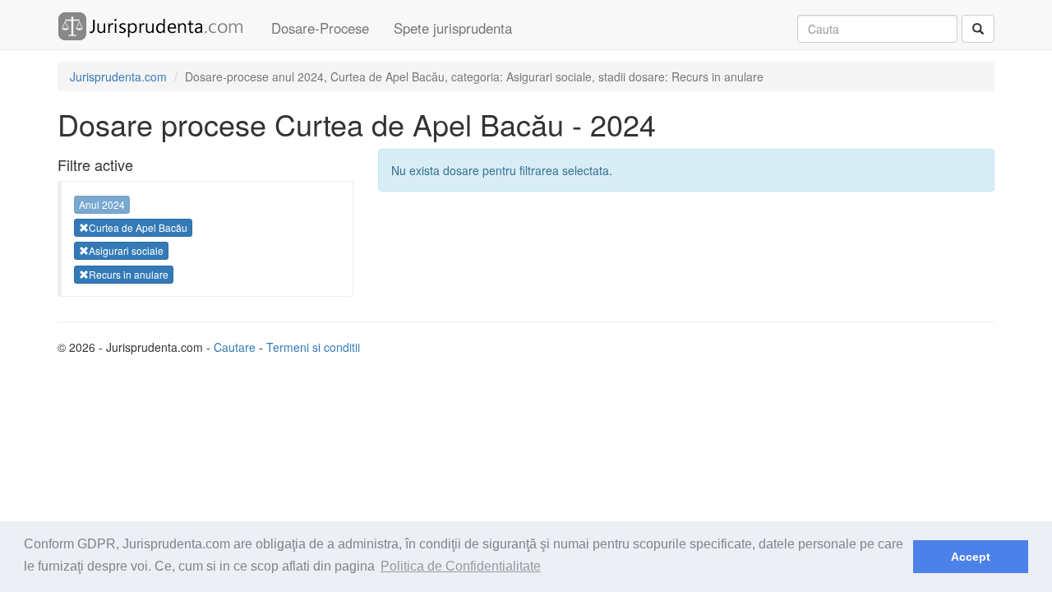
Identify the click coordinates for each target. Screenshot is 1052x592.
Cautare (235, 347)
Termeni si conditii (313, 347)
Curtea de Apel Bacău (138, 227)
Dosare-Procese (320, 28)
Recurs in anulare (128, 274)
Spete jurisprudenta (453, 28)
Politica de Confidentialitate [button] (461, 566)
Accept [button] (970, 556)
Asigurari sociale (126, 250)
